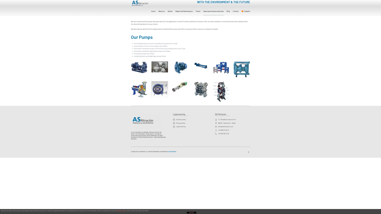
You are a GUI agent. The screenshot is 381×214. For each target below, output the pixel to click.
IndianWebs (172, 151)
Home (153, 11)
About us (161, 11)
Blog (228, 11)
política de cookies (121, 210)
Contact (236, 11)
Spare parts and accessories (213, 11)
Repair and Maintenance (184, 11)
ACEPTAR (191, 212)
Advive (170, 11)
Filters (198, 11)
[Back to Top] (248, 152)
